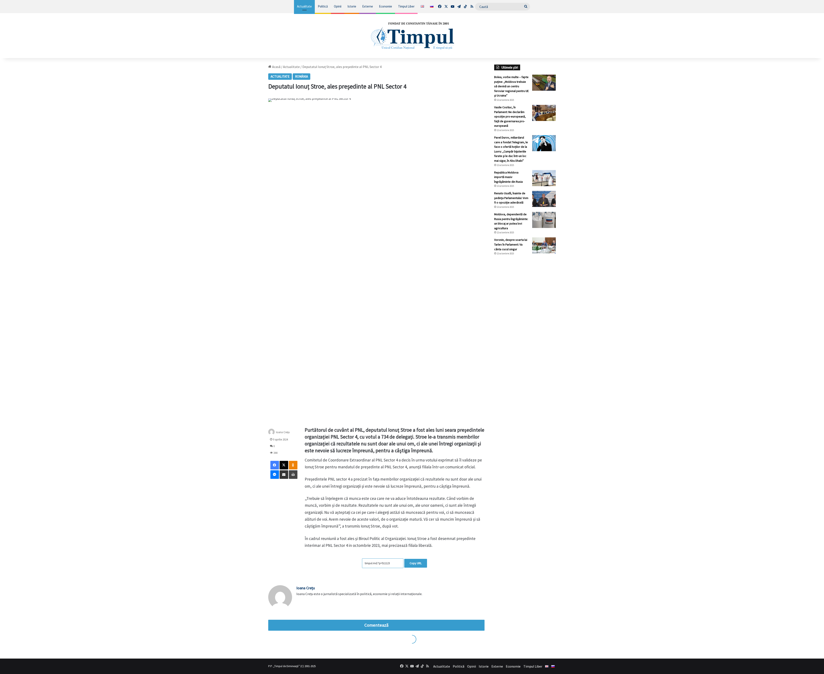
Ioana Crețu (283, 432)
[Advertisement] (525, 330)
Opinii (337, 6)
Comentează (376, 625)
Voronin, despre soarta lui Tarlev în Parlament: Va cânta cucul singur (510, 244)
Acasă (275, 67)
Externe (367, 6)
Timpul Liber (406, 6)
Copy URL (416, 563)
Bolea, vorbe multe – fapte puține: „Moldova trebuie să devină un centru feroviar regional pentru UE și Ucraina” (511, 86)
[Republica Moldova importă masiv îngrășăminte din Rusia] (544, 178)
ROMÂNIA (301, 76)
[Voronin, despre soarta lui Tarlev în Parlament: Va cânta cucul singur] (544, 245)
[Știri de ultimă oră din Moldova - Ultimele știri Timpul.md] (412, 36)
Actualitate (304, 6)
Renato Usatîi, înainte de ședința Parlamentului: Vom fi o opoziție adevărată (511, 197)
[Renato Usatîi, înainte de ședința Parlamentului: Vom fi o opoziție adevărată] (544, 199)
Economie (385, 6)
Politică (323, 6)
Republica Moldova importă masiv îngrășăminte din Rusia (508, 177)
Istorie (351, 6)
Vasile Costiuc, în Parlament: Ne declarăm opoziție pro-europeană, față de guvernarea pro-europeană (510, 116)
